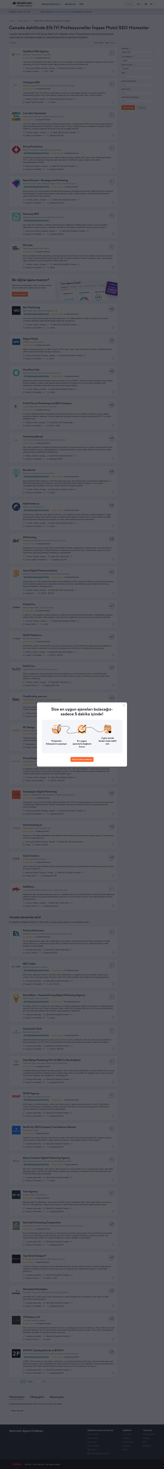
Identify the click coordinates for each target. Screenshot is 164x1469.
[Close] (124, 705)
